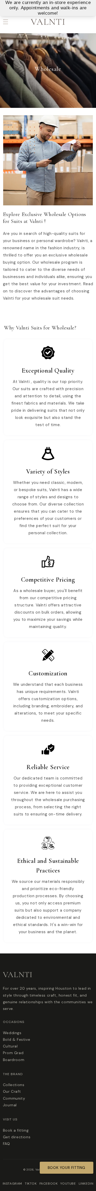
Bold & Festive (16, 1039)
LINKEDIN (86, 1183)
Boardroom (13, 1059)
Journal (10, 1105)
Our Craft (12, 1091)
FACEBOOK (48, 1183)
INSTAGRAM (12, 1183)
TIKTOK (31, 1183)
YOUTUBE (68, 1183)
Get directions (16, 1137)
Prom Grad (13, 1052)
